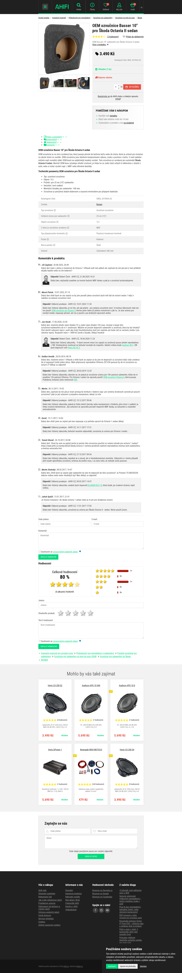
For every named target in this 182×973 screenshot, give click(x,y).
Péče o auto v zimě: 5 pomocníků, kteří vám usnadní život (128, 932)
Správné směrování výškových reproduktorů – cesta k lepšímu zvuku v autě (130, 900)
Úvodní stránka (43, 18)
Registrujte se (104, 96)
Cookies (41, 922)
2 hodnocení (113, 36)
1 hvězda (60, 613)
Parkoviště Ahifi (72, 903)
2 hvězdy (68, 613)
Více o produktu (99, 44)
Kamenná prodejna (73, 893)
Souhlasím (112, 966)
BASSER (44, 660)
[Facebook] (95, 910)
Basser (99, 204)
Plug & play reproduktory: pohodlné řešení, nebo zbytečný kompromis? (130, 909)
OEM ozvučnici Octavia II (113, 377)
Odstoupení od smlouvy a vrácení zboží (49, 907)
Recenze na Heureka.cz (102, 890)
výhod (117, 99)
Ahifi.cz (66, 966)
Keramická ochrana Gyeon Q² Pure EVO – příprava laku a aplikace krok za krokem (131, 923)
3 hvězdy (75, 613)
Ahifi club (42, 890)
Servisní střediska (46, 918)
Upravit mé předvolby (128, 966)
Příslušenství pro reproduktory (79, 18)
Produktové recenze (46, 903)
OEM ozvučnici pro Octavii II (64, 310)
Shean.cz (79, 966)
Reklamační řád (45, 897)
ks (121, 86)
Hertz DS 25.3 (74, 347)
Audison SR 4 (127, 345)
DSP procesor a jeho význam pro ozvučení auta (130, 916)
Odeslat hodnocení (49, 646)
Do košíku (134, 87)
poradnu (113, 115)
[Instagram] (101, 910)
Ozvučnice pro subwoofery (102, 18)
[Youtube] (107, 910)
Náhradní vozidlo (72, 897)
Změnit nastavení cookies (49, 925)
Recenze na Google (100, 893)
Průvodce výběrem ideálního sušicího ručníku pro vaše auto (130, 940)
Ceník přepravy (44, 915)
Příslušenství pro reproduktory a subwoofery (95, 653)
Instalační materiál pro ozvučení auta (57, 653)
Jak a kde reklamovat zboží (50, 900)
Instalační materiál (59, 18)
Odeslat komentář (48, 557)
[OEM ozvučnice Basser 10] (64, 48)
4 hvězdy (83, 613)
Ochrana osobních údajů (48, 912)
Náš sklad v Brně (72, 900)
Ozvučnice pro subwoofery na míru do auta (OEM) (75, 656)
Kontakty (69, 890)
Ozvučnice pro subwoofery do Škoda (115, 656)
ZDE (75, 380)
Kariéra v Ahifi (71, 906)
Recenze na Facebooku (102, 897)
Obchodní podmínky (46, 893)
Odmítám (143, 966)
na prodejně (129, 123)
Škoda (139, 18)
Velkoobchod (70, 909)
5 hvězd (90, 613)
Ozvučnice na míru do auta (125, 18)
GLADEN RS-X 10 (94, 485)
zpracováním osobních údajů (65, 551)
